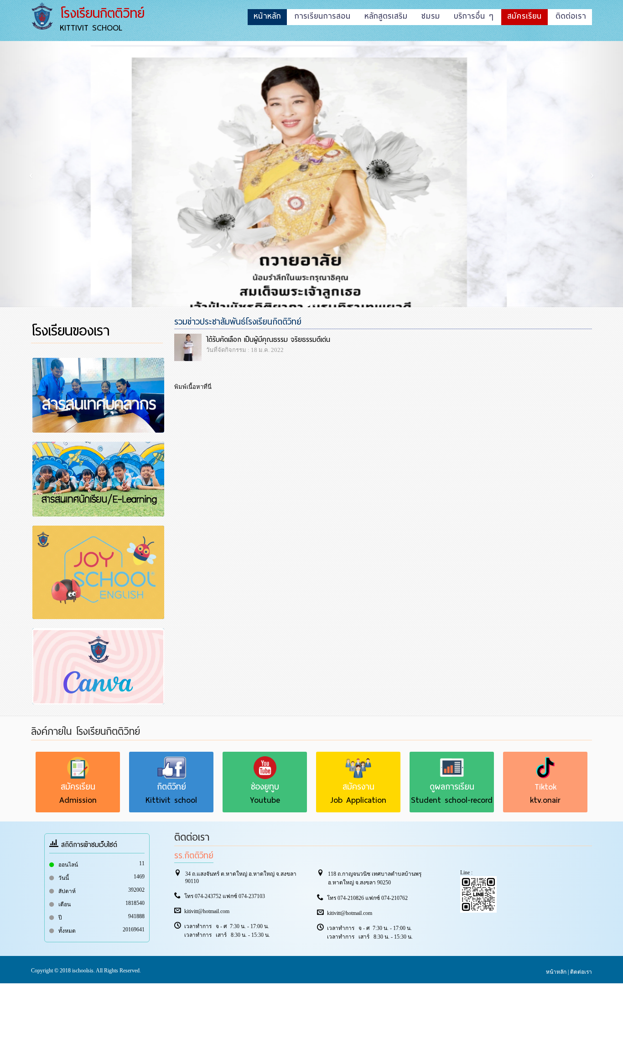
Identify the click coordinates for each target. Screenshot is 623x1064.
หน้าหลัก (556, 972)
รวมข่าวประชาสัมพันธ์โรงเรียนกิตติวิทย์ (237, 322)
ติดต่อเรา (581, 972)
